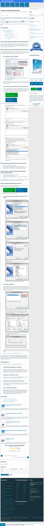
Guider (3, 524)
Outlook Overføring (7, 1)
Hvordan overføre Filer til (7, 498)
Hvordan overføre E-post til (8, 503)
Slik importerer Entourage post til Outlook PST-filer (10, 400)
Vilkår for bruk (37, 517)
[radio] (10, 448)
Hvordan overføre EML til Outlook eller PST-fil (13, 404)
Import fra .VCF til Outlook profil (9, 34)
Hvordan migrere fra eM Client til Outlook (12, 421)
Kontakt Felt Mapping (8, 38)
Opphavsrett (41, 517)
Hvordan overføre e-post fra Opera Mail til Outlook (10, 455)
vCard (4, 90)
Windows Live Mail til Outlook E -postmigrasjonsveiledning (15, 430)
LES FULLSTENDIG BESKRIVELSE (37, 104)
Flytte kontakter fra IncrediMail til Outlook (8, 401)
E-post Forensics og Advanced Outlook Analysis (13, 413)
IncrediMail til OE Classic (9, 438)
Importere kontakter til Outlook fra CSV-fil (8, 35)
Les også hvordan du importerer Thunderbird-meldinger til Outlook (12, 353)
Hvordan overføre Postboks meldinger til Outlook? (19, 457)
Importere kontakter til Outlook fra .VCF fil (9, 31)
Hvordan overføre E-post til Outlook (8, 508)
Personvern (33, 517)
